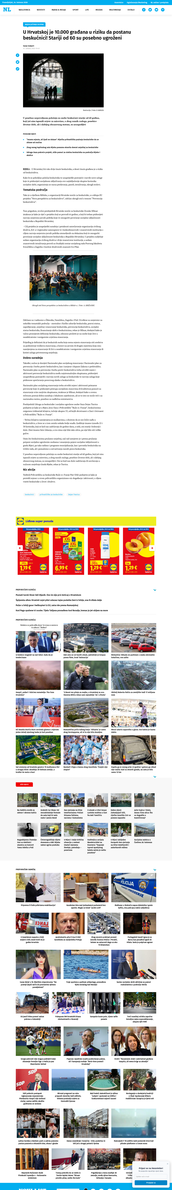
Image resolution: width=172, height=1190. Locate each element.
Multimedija (115, 10)
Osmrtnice (118, 2)
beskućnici (29, 494)
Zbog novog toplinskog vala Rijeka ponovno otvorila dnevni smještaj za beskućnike (62, 147)
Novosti (41, 10)
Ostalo (131, 10)
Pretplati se (151, 1183)
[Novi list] (7, 9)
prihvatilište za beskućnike (51, 494)
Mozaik (99, 10)
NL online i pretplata (159, 2)
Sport (76, 10)
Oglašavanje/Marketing (137, 2)
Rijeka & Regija (59, 10)
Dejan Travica (74, 494)
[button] (152, 548)
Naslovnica (24, 10)
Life (87, 10)
